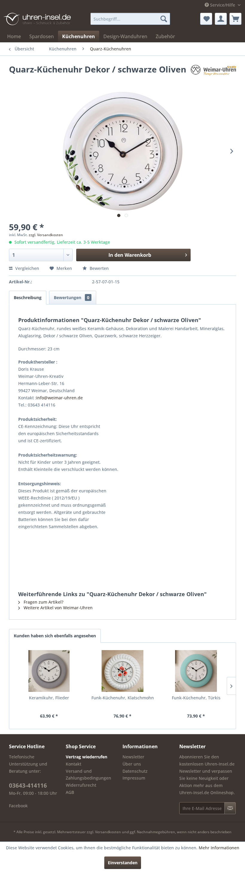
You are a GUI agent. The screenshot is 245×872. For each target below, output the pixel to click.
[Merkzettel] (206, 19)
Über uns (131, 764)
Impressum (133, 778)
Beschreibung (28, 297)
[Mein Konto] (221, 19)
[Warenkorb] (235, 19)
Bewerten (98, 268)
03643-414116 (28, 785)
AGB (70, 792)
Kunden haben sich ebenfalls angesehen (55, 635)
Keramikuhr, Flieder (49, 698)
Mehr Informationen (219, 848)
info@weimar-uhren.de (59, 398)
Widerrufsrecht (81, 785)
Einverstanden (122, 862)
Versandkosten (108, 831)
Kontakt (73, 764)
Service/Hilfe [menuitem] (222, 5)
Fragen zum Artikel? (42, 602)
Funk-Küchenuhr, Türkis (196, 698)
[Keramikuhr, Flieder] (49, 671)
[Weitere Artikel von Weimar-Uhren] (213, 75)
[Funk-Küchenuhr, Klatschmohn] (122, 671)
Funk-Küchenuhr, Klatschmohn (122, 698)
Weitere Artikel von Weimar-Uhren (57, 607)
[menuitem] (130, 19)
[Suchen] (163, 19)
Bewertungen (71, 297)
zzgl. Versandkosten (46, 234)
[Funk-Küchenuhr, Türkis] (196, 671)
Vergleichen (26, 268)
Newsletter (133, 757)
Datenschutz (135, 771)
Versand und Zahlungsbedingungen (88, 774)
